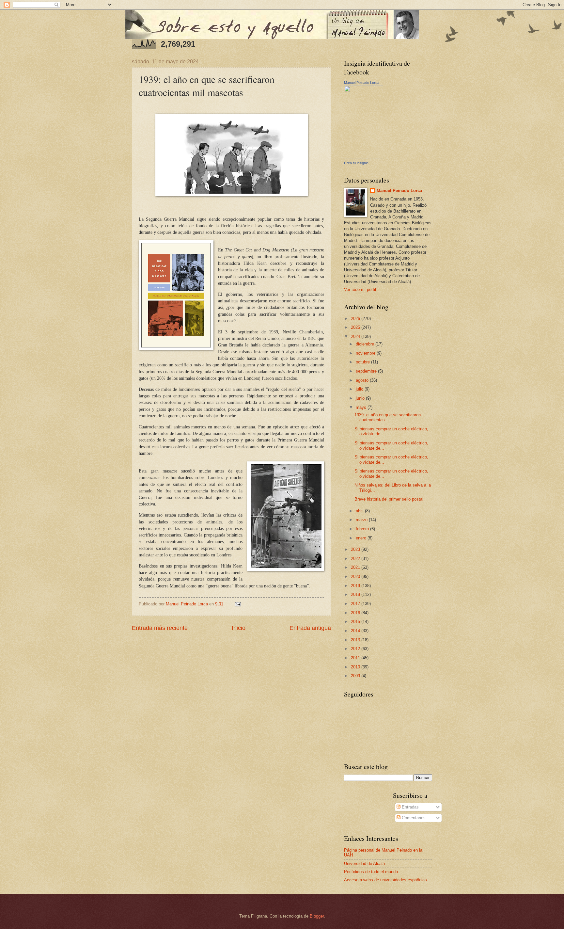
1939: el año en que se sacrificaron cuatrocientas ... (387, 417)
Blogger (317, 916)
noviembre (366, 353)
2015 (356, 621)
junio (361, 398)
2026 (356, 318)
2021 (356, 567)
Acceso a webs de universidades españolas (385, 879)
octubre (363, 362)
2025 (356, 327)
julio (360, 389)
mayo (362, 407)
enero (362, 538)
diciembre (365, 344)
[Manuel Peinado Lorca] (363, 156)
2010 (356, 667)
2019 (356, 585)
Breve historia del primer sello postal (388, 499)
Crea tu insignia (356, 163)
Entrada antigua (310, 628)
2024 (356, 336)
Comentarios (413, 817)
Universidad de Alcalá (364, 863)
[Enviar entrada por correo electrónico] (237, 603)
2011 (356, 657)
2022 (356, 558)
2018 (356, 594)
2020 (356, 576)
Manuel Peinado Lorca (361, 83)
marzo (362, 519)
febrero (363, 528)
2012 (356, 648)
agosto (363, 380)
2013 (356, 639)
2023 (356, 549)
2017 (356, 603)
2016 (356, 612)
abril (360, 510)
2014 (356, 630)
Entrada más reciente (160, 628)
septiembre (367, 371)
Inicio (238, 628)
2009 (356, 675)
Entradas (409, 807)
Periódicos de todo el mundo (371, 871)
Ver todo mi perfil (360, 289)
